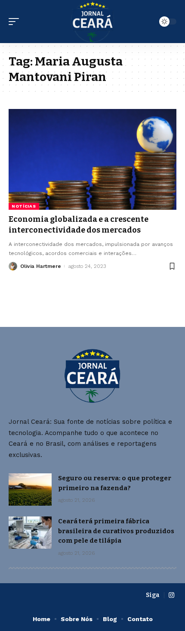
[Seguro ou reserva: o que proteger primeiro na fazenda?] (30, 489)
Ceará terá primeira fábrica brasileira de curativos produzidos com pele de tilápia (116, 530)
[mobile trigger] (16, 21)
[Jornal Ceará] (93, 21)
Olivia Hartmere (40, 266)
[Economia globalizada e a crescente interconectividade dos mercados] (92, 159)
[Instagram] (171, 595)
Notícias (24, 206)
